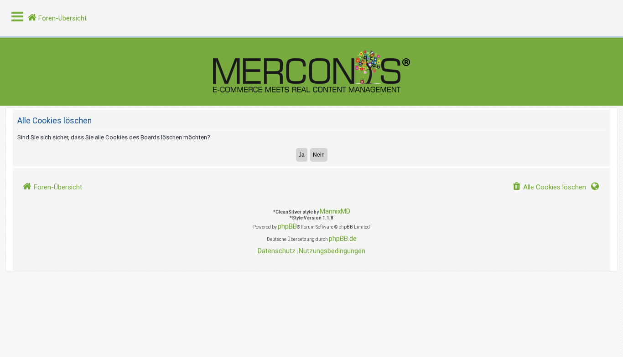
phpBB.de (343, 239)
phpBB (287, 226)
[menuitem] (549, 187)
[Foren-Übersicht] (311, 71)
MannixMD (335, 211)
